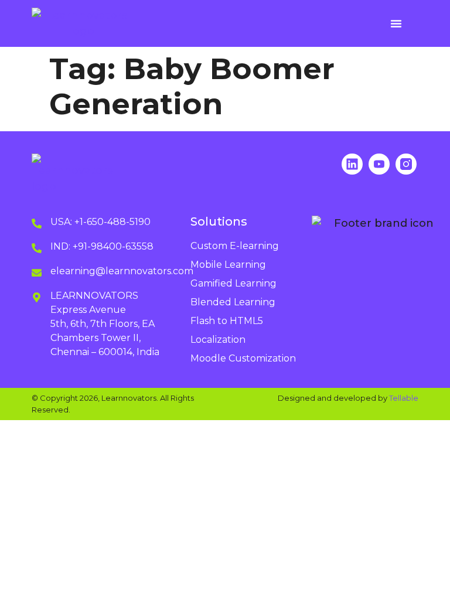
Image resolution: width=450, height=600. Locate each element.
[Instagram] (406, 164)
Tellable (403, 398)
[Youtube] (379, 164)
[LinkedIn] (352, 164)
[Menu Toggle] (396, 23)
